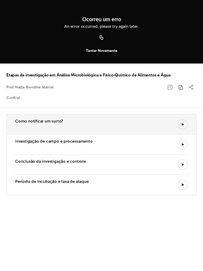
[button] (181, 87)
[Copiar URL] (101, 38)
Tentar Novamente (101, 50)
